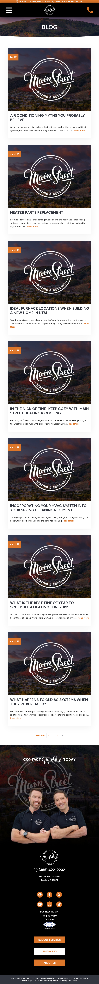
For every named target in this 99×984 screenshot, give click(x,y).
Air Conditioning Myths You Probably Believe (47, 117)
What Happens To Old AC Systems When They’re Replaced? (49, 701)
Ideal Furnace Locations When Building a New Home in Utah (49, 310)
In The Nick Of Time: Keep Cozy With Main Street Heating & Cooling (49, 410)
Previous (40, 735)
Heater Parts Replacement (36, 212)
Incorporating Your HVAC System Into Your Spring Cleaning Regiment (48, 507)
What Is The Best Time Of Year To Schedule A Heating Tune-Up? (42, 605)
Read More (79, 130)
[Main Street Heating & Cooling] (50, 10)
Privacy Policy (82, 978)
